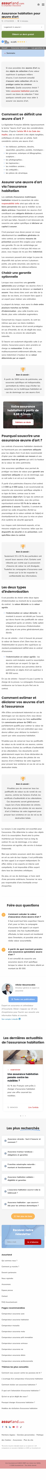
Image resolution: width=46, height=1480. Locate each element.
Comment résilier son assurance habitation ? (19, 1385)
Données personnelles (26, 1435)
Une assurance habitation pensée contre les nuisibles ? (22, 1077)
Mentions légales (8, 1435)
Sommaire (11, 53)
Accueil (4, 48)
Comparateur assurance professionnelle (17, 1361)
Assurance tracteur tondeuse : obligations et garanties (20, 1153)
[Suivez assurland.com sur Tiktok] (21, 1427)
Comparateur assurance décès (13, 1355)
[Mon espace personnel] (38, 5)
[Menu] (43, 5)
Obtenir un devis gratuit (23, 34)
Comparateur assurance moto (13, 1331)
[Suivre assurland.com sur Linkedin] (10, 1427)
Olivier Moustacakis (25, 984)
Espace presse (7, 1290)
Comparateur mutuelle (10, 1325)
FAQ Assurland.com (9, 1302)
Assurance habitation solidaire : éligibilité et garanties (21, 1178)
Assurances (6, 1284)
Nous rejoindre (7, 1278)
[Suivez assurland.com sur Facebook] (3, 1427)
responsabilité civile (10, 203)
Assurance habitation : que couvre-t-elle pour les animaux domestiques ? (23, 1204)
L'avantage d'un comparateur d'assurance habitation (22, 1379)
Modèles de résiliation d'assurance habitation (19, 1408)
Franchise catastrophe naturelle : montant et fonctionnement (22, 1166)
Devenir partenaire (9, 1272)
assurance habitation (20, 91)
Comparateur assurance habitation (15, 1319)
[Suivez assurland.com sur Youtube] (14, 1427)
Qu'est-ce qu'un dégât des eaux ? (15, 1396)
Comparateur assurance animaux (14, 1343)
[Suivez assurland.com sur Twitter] (6, 1427)
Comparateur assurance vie (12, 1349)
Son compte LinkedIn (10, 1019)
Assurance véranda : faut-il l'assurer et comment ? (24, 1140)
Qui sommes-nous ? (9, 1260)
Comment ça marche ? (10, 1266)
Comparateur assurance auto (13, 1314)
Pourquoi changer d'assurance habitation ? (18, 1402)
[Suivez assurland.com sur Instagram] (17, 1427)
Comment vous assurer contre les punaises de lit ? (22, 1373)
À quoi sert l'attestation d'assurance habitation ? (21, 1390)
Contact (5, 1296)
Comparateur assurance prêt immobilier (17, 1337)
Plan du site (28, 1440)
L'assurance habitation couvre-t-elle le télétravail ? (24, 1191)
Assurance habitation (19, 48)
